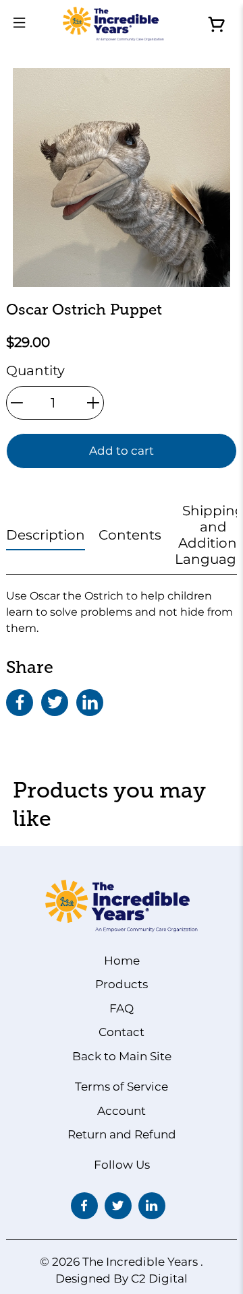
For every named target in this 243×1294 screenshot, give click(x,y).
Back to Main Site (121, 1056)
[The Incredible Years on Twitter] (118, 1205)
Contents (130, 535)
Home (122, 960)
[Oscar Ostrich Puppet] (121, 177)
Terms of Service (121, 1086)
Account (121, 1111)
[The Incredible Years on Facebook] (84, 1205)
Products (121, 984)
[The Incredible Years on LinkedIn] (151, 1205)
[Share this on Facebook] (19, 702)
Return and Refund (122, 1134)
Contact (121, 1032)
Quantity (35, 370)
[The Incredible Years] (113, 24)
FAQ (121, 1008)
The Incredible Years (140, 1261)
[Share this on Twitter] (54, 702)
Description (45, 535)
